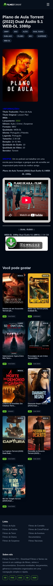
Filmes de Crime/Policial (38, 529)
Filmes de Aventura (36, 533)
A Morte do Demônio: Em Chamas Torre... (13, 405)
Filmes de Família (10, 529)
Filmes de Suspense (11, 541)
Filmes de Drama (10, 537)
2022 (16, 31)
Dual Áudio (38, 31)
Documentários (35, 537)
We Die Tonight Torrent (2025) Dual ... (12, 500)
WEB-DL (7, 41)
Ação (25, 31)
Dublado (8, 36)
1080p (6, 31)
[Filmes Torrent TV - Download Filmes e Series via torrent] (12, 4)
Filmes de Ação (9, 526)
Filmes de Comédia (36, 526)
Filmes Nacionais (36, 541)
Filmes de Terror (9, 533)
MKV (30, 36)
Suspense (42, 36)
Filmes (20, 36)
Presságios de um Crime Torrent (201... (38, 357)
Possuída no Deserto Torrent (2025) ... (36, 452)
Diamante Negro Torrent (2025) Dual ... (37, 405)
